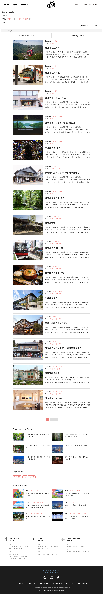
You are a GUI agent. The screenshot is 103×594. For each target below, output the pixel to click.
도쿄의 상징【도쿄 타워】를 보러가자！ (76, 446)
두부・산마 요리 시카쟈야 (56, 323)
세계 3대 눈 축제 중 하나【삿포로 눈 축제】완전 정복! (76, 517)
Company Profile (57, 583)
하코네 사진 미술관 (53, 398)
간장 (79, 552)
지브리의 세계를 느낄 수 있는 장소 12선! (38, 517)
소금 (83, 552)
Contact (73, 583)
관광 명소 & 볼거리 (14, 556)
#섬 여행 (31, 477)
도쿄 (17, 546)
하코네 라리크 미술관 (54, 198)
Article (6, 4)
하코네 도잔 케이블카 (54, 248)
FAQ (66, 583)
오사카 (26, 546)
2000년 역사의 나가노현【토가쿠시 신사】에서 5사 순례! (77, 435)
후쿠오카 (11, 548)
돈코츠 (69, 552)
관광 (39, 554)
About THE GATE (20, 583)
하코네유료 (50, 223)
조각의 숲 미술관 (52, 148)
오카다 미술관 (51, 298)
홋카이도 (11, 546)
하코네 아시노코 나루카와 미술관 (60, 123)
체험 (43, 554)
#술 (25, 477)
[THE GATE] (51, 4)
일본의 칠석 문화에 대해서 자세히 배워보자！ (37, 495)
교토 (21, 546)
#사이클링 (17, 477)
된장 (74, 552)
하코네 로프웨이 (52, 48)
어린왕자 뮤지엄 (52, 373)
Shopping (24, 4)
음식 (20, 558)
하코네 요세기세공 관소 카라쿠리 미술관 (63, 348)
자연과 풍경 (24, 556)
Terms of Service (44, 583)
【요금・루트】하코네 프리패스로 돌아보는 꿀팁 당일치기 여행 (37, 506)
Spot (15, 4)
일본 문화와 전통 (13, 554)
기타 (88, 552)
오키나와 (18, 548)
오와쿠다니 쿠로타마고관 (56, 98)
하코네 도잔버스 (52, 73)
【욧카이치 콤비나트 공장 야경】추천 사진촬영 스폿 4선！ (38, 458)
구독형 (69, 546)
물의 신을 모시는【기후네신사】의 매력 (38, 446)
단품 (82, 546)
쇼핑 (24, 558)
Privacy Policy (32, 583)
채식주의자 (76, 546)
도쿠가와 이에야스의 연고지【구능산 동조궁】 (76, 458)
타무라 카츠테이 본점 (54, 273)
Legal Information (83, 583)
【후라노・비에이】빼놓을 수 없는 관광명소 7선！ (77, 495)
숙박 (53, 554)
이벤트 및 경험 (12, 558)
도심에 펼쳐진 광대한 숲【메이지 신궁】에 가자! (37, 435)
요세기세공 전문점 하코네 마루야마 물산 (63, 173)
